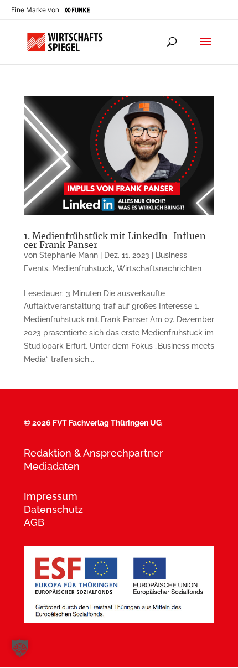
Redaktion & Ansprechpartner (93, 453)
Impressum (50, 496)
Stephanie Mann (68, 255)
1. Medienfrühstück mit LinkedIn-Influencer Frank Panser (117, 240)
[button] (20, 648)
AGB (34, 522)
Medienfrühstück (82, 268)
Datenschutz (53, 509)
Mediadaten (52, 466)
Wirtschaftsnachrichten (159, 268)
